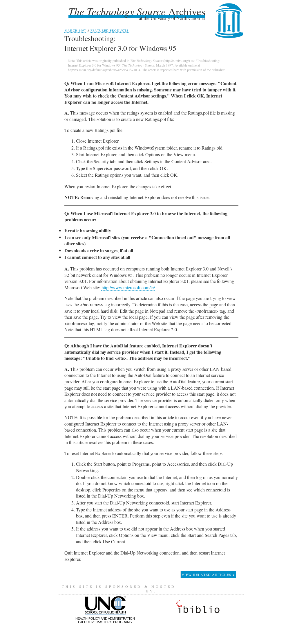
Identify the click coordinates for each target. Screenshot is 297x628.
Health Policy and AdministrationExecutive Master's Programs (105, 620)
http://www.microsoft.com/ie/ (128, 287)
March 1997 (75, 30)
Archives (136, 11)
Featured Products (109, 30)
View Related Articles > (208, 574)
